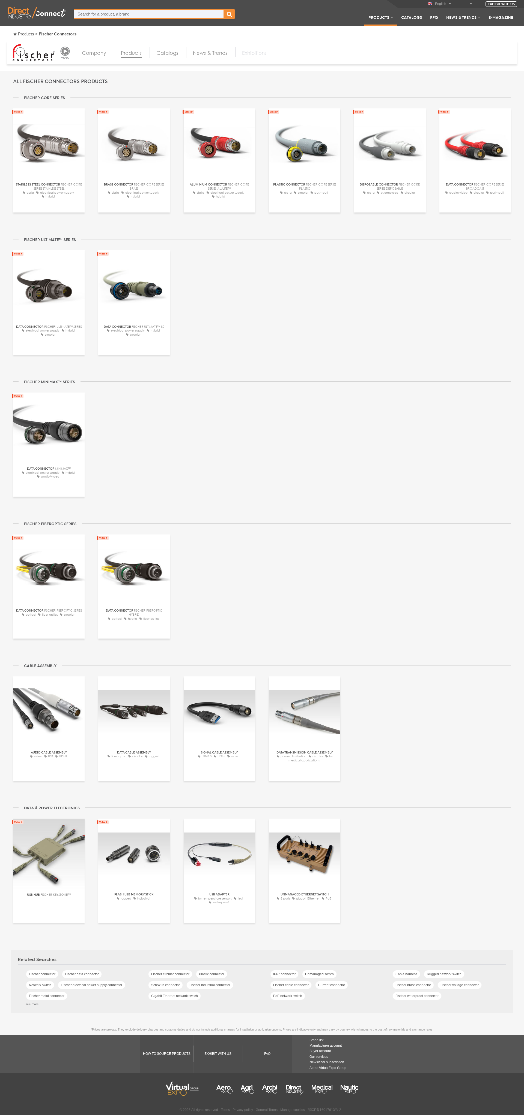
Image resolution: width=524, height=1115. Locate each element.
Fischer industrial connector (209, 985)
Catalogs (411, 17)
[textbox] (149, 14)
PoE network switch (287, 996)
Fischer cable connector (291, 985)
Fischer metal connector (46, 996)
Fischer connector (42, 974)
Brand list (316, 1040)
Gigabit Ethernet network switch (174, 996)
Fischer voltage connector (459, 985)
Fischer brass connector (413, 985)
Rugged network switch (444, 974)
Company (94, 53)
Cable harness (406, 974)
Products (378, 17)
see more (32, 1003)
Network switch (40, 985)
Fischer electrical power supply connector (91, 985)
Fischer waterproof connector (417, 996)
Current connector (331, 985)
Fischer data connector (82, 974)
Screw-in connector (165, 985)
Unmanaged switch (319, 974)
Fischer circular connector (170, 974)
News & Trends (461, 17)
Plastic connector (211, 974)
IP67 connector (284, 974)
